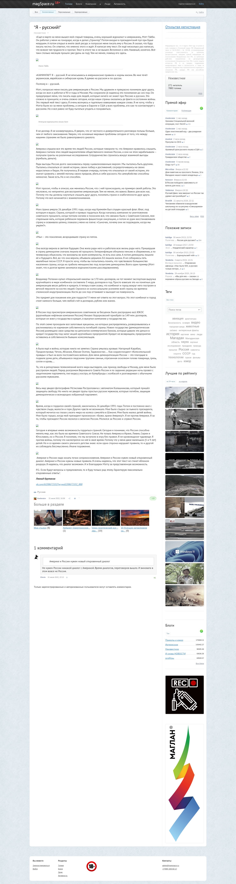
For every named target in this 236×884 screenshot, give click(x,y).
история (172, 334)
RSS (200, 93)
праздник (187, 345)
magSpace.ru (43, 3)
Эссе (167, 248)
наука (185, 341)
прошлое (173, 350)
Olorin (43, 577)
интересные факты (189, 330)
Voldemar (169, 190)
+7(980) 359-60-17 (169, 869)
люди (199, 334)
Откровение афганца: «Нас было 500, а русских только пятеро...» (181, 266)
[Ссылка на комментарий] (67, 577)
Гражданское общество (176, 157)
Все (36, 12)
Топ (167, 633)
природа (197, 346)
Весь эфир (194, 216)
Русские (41, 492)
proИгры (169, 658)
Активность (119, 4)
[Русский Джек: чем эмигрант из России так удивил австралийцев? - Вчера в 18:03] (184, 419)
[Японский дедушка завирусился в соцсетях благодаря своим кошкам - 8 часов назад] (184, 573)
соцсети (177, 354)
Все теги (169, 300)
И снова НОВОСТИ (175, 653)
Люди (107, 4)
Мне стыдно (40, 528)
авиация (178, 318)
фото (179, 361)
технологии (176, 357)
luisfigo (168, 237)
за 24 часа (170, 381)
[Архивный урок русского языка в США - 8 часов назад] (184, 463)
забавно (173, 330)
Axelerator (170, 118)
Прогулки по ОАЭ (173, 142)
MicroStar (169, 169)
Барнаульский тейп (186, 255)
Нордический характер (183, 248)
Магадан (177, 338)
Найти (201, 12)
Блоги (79, 4)
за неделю (183, 381)
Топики (68, 4)
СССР (186, 353)
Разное (168, 276)
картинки (185, 334)
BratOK (168, 201)
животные (192, 326)
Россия (184, 349)
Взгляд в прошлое (173, 263)
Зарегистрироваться (186, 4)
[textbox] (184, 309)
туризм (188, 357)
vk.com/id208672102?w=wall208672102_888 (59, 484)
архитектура (190, 319)
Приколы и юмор (174, 640)
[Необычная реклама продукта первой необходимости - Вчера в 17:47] (184, 441)
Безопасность (174, 323)
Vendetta (169, 260)
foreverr (169, 180)
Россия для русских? (186, 240)
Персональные (64, 12)
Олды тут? (170, 165)
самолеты (195, 350)
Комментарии (172, 111)
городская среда (176, 327)
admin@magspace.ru (170, 865)
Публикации (186, 111)
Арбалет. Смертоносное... (76, 528)
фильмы (196, 357)
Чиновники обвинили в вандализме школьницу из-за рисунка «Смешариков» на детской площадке (184, 207)
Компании (91, 4)
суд (193, 354)
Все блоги (200, 663)
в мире (186, 322)
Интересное (171, 644)
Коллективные (48, 12)
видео (195, 322)
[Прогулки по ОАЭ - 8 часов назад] (184, 529)
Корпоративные (81, 12)
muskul (168, 139)
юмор (187, 361)
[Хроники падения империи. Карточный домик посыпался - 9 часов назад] (184, 595)
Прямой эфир (175, 102)
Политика (169, 240)
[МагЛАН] (185, 713)
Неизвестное (176, 78)
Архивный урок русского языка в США (182, 149)
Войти (201, 4)
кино (192, 334)
